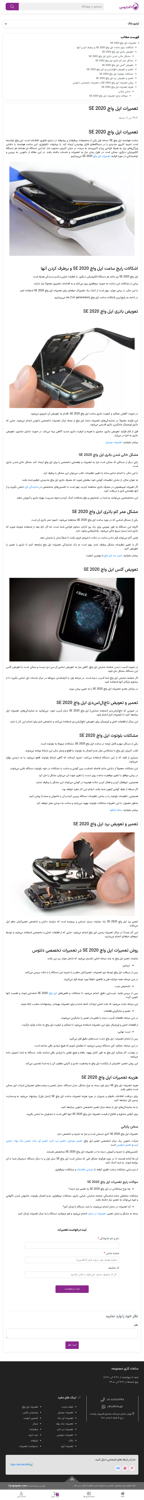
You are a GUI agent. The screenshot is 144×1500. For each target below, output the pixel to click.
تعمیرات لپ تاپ (65, 1429)
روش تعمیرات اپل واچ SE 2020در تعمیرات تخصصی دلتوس (103, 83)
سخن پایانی (124, 92)
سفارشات (33, 1429)
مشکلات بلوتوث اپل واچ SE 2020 (116, 74)
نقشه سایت (67, 1407)
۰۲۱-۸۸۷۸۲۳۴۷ (115, 1400)
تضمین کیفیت (30, 1418)
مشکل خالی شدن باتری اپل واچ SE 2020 (109, 56)
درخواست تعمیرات (28, 1446)
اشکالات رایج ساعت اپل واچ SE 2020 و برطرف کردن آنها (105, 47)
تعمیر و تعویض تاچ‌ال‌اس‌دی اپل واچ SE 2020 (110, 69)
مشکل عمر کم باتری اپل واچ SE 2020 (114, 61)
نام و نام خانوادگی (108, 1239)
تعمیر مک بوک (22, 1141)
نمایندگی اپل (32, 487)
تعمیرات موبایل (113, 442)
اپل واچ (53, 993)
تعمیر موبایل (75, 1141)
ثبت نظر (72, 1345)
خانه (122, 1496)
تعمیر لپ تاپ (58, 1141)
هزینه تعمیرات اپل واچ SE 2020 (117, 87)
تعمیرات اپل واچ (101, 156)
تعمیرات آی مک (65, 1418)
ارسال (35, 1424)
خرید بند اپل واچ (113, 556)
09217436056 (115, 1407)
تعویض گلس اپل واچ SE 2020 (117, 65)
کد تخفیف (113, 1268)
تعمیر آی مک (40, 1141)
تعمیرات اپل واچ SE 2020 (123, 43)
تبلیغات (34, 1441)
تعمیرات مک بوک (64, 1424)
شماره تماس (111, 1253)
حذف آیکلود (115, 810)
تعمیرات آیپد (67, 1446)
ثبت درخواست (72, 1289)
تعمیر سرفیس (123, 1145)
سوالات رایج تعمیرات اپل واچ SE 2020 (108, 96)
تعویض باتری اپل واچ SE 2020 (117, 52)
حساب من (21, 1496)
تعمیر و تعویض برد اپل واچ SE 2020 (114, 78)
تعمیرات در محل (97, 1214)
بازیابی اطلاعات (85, 1170)
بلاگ (71, 1441)
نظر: (136, 1325)
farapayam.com (17, 1486)
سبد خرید (55, 1495)
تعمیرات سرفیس (65, 1435)
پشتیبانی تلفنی (30, 1413)
